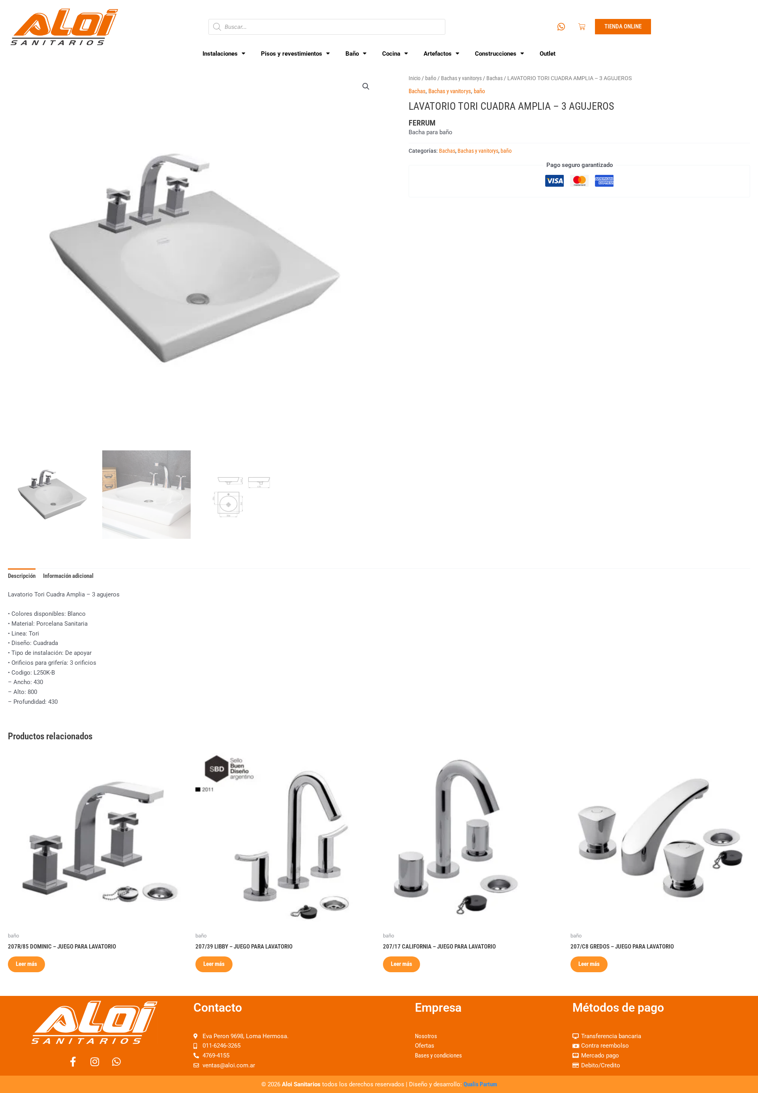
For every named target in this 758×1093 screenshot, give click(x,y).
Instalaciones (220, 53)
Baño (352, 53)
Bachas (494, 78)
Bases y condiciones (438, 1055)
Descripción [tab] (22, 575)
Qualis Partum (480, 1084)
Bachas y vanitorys (461, 78)
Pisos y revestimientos (291, 53)
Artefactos (438, 53)
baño (430, 78)
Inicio (414, 78)
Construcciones (495, 53)
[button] (366, 86)
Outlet (547, 53)
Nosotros (426, 1036)
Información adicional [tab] (68, 575)
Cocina (391, 53)
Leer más (26, 963)
